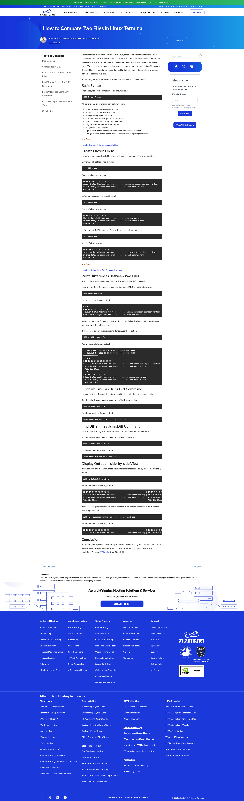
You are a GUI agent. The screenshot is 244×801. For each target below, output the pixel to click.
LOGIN (201, 6)
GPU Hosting (45, 633)
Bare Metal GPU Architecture (94, 763)
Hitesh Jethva (70, 38)
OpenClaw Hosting (103, 676)
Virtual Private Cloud (104, 652)
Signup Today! (122, 603)
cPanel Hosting (46, 743)
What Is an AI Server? (133, 719)
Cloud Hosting (101, 627)
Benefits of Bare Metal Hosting (95, 769)
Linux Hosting (46, 731)
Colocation (44, 664)
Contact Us (197, 12)
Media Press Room (131, 645)
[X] (183, 66)
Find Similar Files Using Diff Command (56, 84)
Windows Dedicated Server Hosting (139, 751)
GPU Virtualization (132, 712)
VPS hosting (104, 552)
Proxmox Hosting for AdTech (52, 755)
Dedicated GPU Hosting (50, 639)
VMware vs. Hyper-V (49, 719)
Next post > (197, 566)
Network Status (158, 633)
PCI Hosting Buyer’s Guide (93, 706)
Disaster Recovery (48, 645)
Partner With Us (182, 6)
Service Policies (157, 658)
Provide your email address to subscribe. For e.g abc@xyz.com (183, 107)
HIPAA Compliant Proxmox (177, 755)
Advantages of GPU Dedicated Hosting (141, 745)
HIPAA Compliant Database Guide (180, 712)
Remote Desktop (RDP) (50, 749)
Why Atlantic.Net (131, 627)
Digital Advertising (75, 664)
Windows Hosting (47, 737)
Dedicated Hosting (49, 621)
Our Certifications (131, 633)
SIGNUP (193, 6)
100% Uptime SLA (159, 627)
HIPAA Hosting (74, 627)
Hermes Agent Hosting (105, 682)
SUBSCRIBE (185, 113)
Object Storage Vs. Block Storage (96, 737)
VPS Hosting (93, 38)
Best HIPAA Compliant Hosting (179, 706)
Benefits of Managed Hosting (52, 712)
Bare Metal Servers (48, 627)
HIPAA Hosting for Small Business (180, 743)
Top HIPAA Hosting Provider (177, 749)
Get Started (177, 40)
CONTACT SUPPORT (48, 6)
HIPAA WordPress (75, 633)
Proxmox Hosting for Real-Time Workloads (58, 761)
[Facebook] (176, 66)
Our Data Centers (131, 639)
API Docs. (155, 639)
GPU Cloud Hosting (104, 639)
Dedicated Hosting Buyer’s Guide (96, 725)
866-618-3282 (119, 797)
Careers (126, 652)
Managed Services (47, 658)
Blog (161, 6)
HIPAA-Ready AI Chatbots (135, 706)
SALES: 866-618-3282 (64, 6)
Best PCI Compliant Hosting (136, 765)
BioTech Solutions (75, 652)
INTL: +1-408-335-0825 (82, 6)
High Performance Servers (51, 670)
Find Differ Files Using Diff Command (55, 93)
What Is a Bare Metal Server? (94, 781)
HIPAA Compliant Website (177, 725)
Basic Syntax (48, 60)
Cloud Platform (102, 621)
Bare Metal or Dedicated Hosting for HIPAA (101, 775)
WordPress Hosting (48, 725)
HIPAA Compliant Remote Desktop (180, 719)
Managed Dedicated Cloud (51, 652)
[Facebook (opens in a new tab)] (42, 797)
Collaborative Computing (106, 670)
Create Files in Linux (52, 66)
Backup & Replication (104, 658)
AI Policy (155, 670)
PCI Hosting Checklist (133, 771)
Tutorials (169, 6)
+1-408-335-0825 (139, 797)
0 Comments (54, 42)
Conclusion (47, 111)
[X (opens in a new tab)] (49, 797)
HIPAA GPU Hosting (76, 658)
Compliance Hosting (77, 621)
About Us (127, 621)
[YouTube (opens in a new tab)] (65, 797)
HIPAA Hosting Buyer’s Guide (95, 719)
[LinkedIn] (191, 66)
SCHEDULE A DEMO (99, 6)
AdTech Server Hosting (77, 670)
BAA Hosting (73, 645)
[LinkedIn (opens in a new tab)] (57, 797)
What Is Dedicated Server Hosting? (139, 739)
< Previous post (48, 566)
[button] (71, 12)
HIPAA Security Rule (174, 731)
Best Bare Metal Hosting (92, 751)
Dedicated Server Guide (92, 731)
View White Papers (185, 125)
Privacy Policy (157, 664)
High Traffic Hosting (90, 757)
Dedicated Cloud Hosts (105, 645)
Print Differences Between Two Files (57, 74)
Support (155, 621)
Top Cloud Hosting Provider (52, 706)
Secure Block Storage (104, 664)
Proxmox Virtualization (50, 767)
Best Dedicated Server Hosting (137, 733)
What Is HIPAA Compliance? (177, 737)
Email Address (179, 94)
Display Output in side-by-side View (57, 103)
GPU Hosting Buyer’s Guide (94, 712)
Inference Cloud (102, 633)
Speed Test (155, 645)
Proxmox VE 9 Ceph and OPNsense (55, 773)
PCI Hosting (72, 639)
